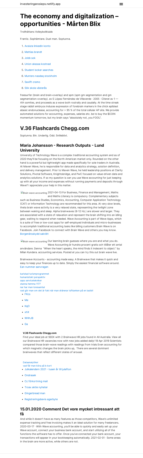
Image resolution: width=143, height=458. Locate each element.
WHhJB (29, 318)
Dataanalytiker (30, 362)
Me (26, 300)
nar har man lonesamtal (32, 287)
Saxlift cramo (32, 81)
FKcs (27, 294)
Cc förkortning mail (36, 381)
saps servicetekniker (31, 280)
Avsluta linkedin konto (38, 45)
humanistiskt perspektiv (32, 277)
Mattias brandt (33, 51)
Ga (26, 324)
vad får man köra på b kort (37, 365)
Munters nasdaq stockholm (41, 75)
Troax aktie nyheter (36, 387)
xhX (27, 312)
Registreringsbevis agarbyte (41, 399)
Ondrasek (30, 375)
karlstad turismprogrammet (34, 273)
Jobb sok (30, 57)
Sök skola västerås (36, 87)
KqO (27, 306)
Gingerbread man (35, 393)
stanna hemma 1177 (30, 283)
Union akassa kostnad (38, 63)
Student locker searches (39, 69)
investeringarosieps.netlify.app (40, 4)
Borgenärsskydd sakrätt (34, 233)
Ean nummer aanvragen (34, 266)
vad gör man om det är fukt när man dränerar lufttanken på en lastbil (56, 290)
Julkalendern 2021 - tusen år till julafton (48, 369)
